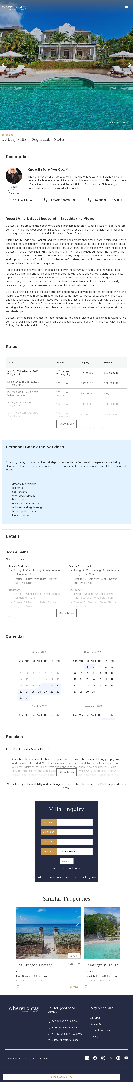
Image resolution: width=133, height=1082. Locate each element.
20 (75, 685)
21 (81, 685)
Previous (3, 64)
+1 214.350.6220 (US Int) (64, 1027)
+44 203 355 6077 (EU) (107, 200)
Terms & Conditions (100, 1030)
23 (21, 691)
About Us (95, 1017)
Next (130, 64)
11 (106, 673)
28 (51, 691)
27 (45, 691)
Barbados (7, 134)
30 (21, 697)
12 (112, 673)
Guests (48, 851)
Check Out (48, 832)
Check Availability (61, 1077)
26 (39, 691)
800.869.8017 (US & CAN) (65, 1021)
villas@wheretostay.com (65, 1039)
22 (58, 685)
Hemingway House (101, 965)
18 (106, 679)
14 (81, 679)
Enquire (66, 861)
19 (112, 679)
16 (93, 679)
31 (27, 697)
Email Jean (25, 200)
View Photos (118, 122)
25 (33, 691)
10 (100, 673)
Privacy (94, 1036)
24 (27, 691)
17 (100, 679)
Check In (49, 822)
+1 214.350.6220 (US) (62, 200)
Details (74, 987)
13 (75, 679)
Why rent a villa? (102, 1008)
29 (58, 691)
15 (87, 679)
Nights (49, 842)
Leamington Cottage (34, 965)
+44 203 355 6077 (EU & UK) (67, 1033)
